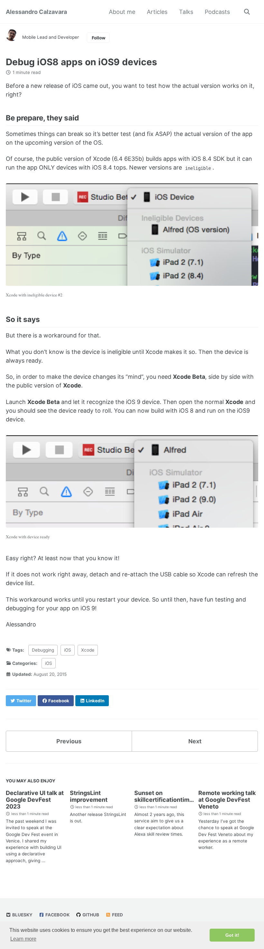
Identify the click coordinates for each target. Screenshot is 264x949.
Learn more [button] (23, 939)
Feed (117, 914)
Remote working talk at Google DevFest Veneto (227, 799)
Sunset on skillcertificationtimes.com (172, 796)
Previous (68, 741)
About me (122, 11)
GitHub (90, 914)
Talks (186, 11)
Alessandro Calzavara (36, 11)
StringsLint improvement (89, 796)
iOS (67, 650)
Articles (157, 11)
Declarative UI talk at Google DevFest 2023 (35, 799)
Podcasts (217, 11)
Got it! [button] (232, 935)
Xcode (87, 650)
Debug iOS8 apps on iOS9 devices (81, 62)
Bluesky (22, 914)
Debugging (43, 650)
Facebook (57, 914)
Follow (98, 37)
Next (195, 741)
